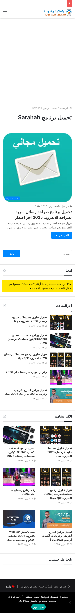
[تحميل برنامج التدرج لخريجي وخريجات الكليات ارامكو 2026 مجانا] (61, 395)
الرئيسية (64, 108)
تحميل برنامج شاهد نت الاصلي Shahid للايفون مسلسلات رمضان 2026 (27, 339)
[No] (70, 602)
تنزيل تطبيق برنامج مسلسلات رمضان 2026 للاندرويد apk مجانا (58, 493)
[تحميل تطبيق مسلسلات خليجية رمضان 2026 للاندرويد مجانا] (61, 322)
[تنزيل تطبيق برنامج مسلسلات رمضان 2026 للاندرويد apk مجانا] (61, 359)
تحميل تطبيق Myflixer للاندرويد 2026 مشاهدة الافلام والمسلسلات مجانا (21, 535)
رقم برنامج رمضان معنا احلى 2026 (26, 372)
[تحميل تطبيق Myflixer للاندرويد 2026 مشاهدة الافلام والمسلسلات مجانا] (19, 519)
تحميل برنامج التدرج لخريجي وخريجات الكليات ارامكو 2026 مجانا (57, 535)
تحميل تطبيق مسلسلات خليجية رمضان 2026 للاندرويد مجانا (58, 451)
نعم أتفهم (38, 607)
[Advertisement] (37, 60)
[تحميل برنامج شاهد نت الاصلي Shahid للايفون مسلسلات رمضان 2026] (61, 340)
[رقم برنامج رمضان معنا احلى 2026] (61, 377)
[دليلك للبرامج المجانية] (58, 12)
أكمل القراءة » (61, 235)
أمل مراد (65, 206)
